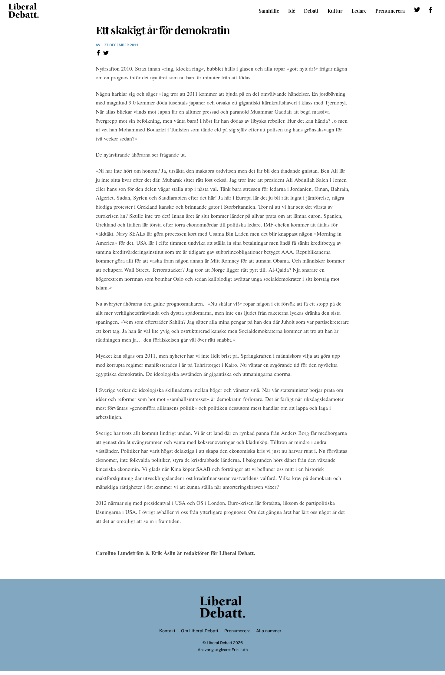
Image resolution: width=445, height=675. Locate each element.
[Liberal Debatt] (23, 15)
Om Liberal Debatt (200, 630)
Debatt (311, 11)
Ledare (359, 11)
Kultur (335, 11)
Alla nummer (269, 630)
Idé (291, 11)
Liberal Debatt (219, 642)
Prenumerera (390, 11)
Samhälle (269, 11)
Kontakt (167, 630)
